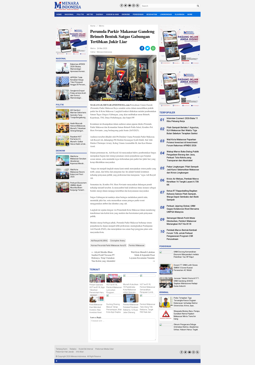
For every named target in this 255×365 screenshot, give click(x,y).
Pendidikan (138, 14)
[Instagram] (133, 5)
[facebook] (142, 48)
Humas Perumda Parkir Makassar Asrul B (108, 245)
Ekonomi (126, 14)
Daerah (99, 14)
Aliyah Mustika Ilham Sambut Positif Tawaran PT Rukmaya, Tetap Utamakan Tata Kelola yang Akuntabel (103, 256)
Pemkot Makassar (136, 245)
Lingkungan (166, 14)
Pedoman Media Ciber (104, 349)
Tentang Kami (61, 349)
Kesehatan (151, 14)
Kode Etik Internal (86, 349)
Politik (80, 14)
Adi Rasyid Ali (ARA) (99, 241)
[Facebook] (121, 5)
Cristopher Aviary (117, 241)
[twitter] (147, 48)
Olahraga (179, 14)
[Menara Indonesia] (67, 9)
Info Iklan (80, 352)
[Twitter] (125, 5)
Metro (90, 14)
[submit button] (198, 6)
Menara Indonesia (104, 52)
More (189, 14)
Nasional (69, 14)
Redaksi (73, 349)
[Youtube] (129, 5)
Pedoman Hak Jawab (65, 352)
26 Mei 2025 (102, 48)
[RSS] (137, 5)
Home (59, 14)
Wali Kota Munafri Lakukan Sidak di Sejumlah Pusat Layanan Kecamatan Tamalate (142, 256)
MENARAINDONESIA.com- (116, 104)
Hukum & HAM (112, 14)
